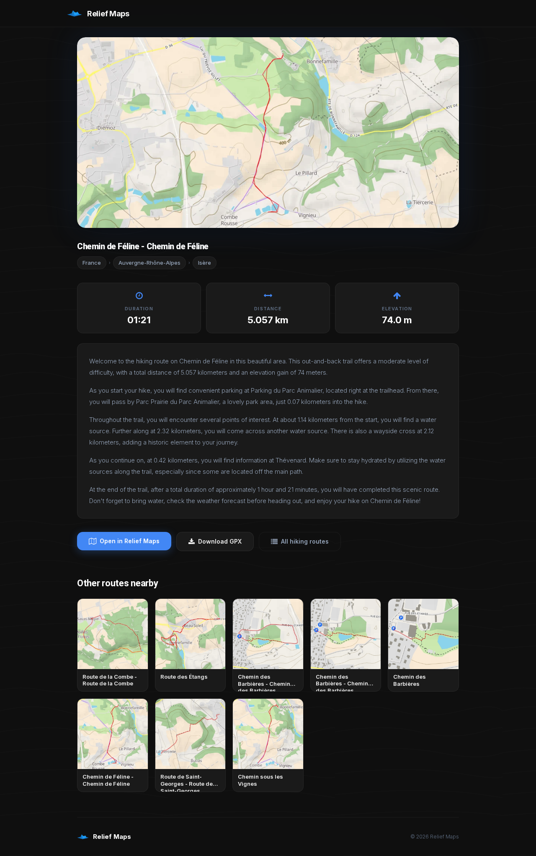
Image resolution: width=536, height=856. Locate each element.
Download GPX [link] (220, 541)
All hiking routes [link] (305, 541)
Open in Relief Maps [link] (130, 540)
